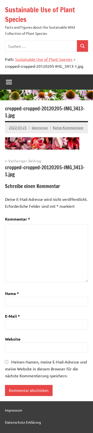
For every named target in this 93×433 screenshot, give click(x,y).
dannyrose (40, 127)
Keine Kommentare (68, 127)
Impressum (13, 410)
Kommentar (17, 219)
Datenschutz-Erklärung (23, 422)
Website (12, 339)
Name (12, 293)
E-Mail (12, 316)
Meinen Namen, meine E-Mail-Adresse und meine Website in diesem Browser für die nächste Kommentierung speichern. (46, 368)
